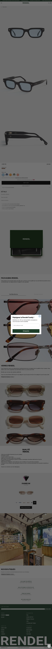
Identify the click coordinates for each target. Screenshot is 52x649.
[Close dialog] (40, 316)
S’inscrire (26, 331)
